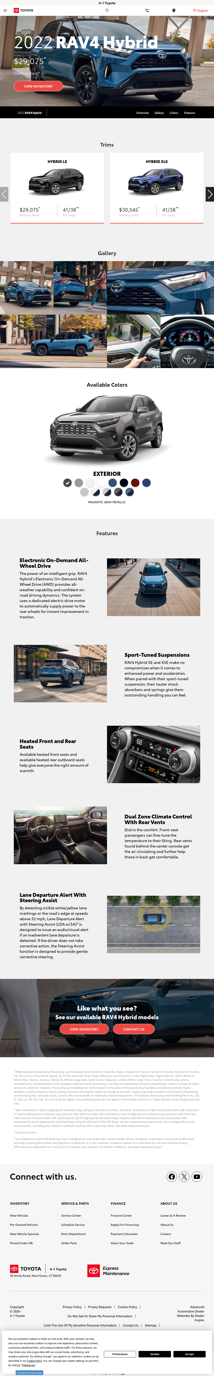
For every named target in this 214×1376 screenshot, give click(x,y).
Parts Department (73, 1234)
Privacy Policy (72, 1307)
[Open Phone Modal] (147, 10)
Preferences (120, 1354)
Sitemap (150, 1325)
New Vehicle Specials (24, 1234)
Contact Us (133, 1029)
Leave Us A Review (173, 1215)
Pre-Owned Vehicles (24, 1224)
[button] (210, 194)
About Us (166, 1224)
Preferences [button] (28, 1365)
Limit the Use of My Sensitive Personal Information (80, 1325)
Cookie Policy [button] (34, 1360)
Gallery (159, 112)
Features (189, 112)
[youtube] (197, 1176)
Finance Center (121, 1215)
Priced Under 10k (21, 1243)
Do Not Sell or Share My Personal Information (100, 1316)
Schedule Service (73, 1224)
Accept (189, 1354)
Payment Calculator (124, 1234)
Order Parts (69, 1243)
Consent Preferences (29, 1372)
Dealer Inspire (199, 1317)
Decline (154, 1354)
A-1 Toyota (17, 1315)
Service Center (71, 1215)
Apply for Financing (125, 1224)
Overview (142, 112)
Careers (165, 1234)
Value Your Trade (122, 1243)
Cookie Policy (127, 1307)
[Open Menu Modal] (5, 10)
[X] (184, 1176)
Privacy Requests (100, 1307)
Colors (174, 112)
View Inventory (38, 86)
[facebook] (172, 1176)
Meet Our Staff (170, 1243)
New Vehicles (19, 1215)
